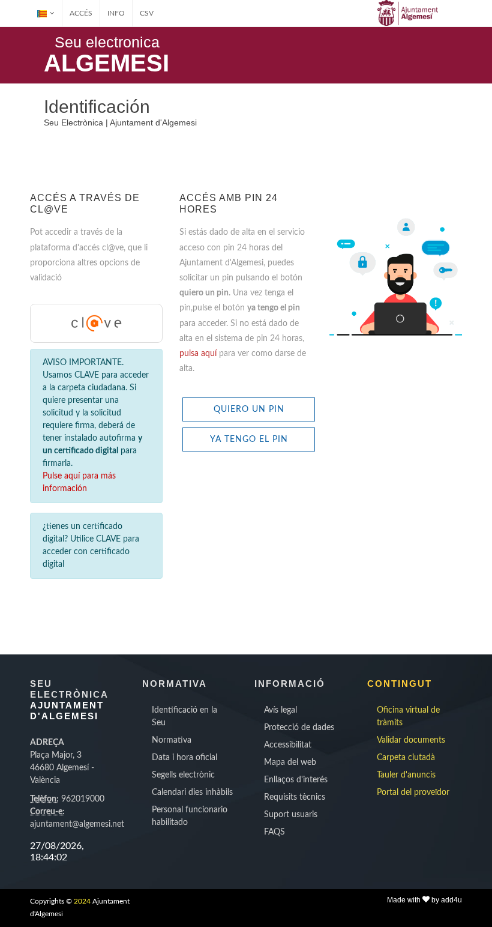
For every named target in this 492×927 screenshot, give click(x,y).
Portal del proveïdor (413, 792)
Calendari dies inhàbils (192, 792)
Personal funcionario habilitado (189, 816)
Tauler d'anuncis (406, 775)
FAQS (274, 832)
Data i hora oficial (184, 757)
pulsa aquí (199, 353)
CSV (147, 13)
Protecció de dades (299, 727)
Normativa (171, 740)
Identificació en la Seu (184, 716)
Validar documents (411, 740)
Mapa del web (290, 762)
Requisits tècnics (294, 797)
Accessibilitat (287, 745)
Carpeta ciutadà (406, 757)
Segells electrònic (183, 775)
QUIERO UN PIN (249, 409)
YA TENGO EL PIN (249, 439)
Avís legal (280, 710)
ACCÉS (81, 13)
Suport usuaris (290, 815)
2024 (82, 901)
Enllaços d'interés (296, 780)
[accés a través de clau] (96, 323)
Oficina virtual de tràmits (408, 716)
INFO (116, 13)
